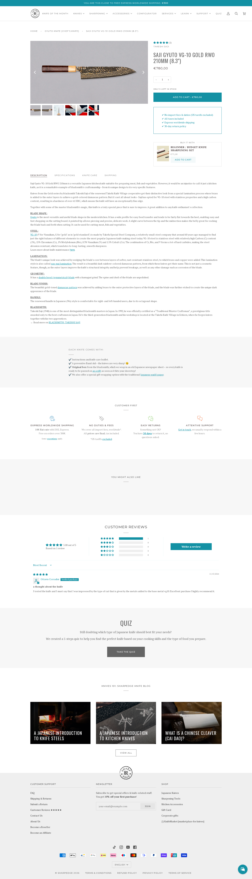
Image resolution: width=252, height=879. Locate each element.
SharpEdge (65, 873)
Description (38, 175)
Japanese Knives (170, 792)
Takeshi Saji (161, 46)
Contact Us (36, 815)
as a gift (97, 370)
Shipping (111, 175)
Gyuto (33, 217)
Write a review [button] (191, 546)
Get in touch (184, 429)
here (72, 249)
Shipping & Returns (40, 798)
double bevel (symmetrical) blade (57, 277)
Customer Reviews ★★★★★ (46, 809)
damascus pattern (67, 287)
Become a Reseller (40, 827)
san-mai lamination (61, 263)
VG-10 (33, 234)
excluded (107, 439)
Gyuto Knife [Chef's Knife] (62, 31)
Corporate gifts (169, 815)
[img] (40, 574)
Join (148, 806)
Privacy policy (153, 873)
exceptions (52, 438)
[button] (161, 42)
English (120, 864)
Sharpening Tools (170, 798)
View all (126, 753)
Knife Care (89, 175)
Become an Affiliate (40, 832)
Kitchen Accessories (172, 804)
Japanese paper (152, 374)
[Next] (143, 72)
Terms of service (180, 873)
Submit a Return (38, 804)
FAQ (32, 792)
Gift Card (166, 809)
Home (34, 31)
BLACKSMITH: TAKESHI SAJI (64, 322)
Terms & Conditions (98, 873)
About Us (35, 821)
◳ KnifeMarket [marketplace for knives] (182, 821)
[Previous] (35, 72)
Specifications (65, 175)
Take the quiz (126, 652)
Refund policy (127, 873)
